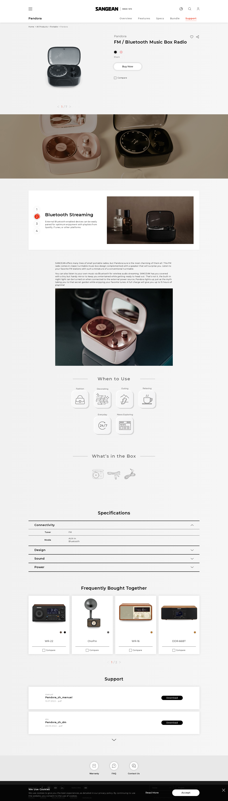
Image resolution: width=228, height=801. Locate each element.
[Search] (189, 8)
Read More (152, 792)
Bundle (175, 18)
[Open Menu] (30, 8)
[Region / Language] (181, 8)
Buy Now (127, 66)
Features (144, 18)
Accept (185, 792)
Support (191, 18)
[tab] (114, 525)
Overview (126, 18)
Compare (122, 78)
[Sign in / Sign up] (198, 8)
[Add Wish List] (191, 36)
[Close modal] (224, 790)
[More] (114, 740)
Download (172, 698)
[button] (58, 107)
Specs (160, 18)
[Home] (114, 9)
